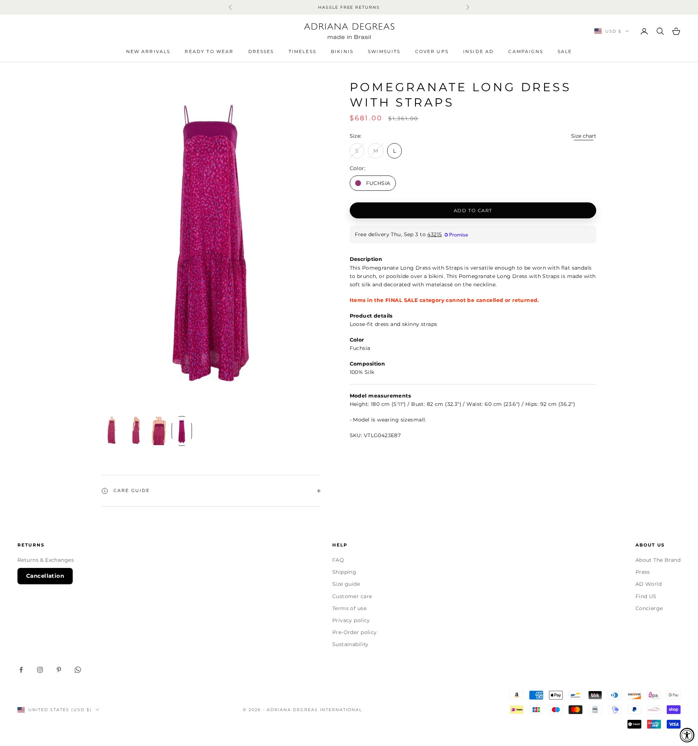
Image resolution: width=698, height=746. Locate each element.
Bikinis (342, 51)
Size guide (346, 584)
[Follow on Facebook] (21, 669)
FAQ (338, 560)
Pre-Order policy (354, 632)
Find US (646, 596)
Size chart (583, 136)
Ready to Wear (209, 51)
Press (642, 572)
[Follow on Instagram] (40, 669)
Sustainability (350, 644)
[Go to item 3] (158, 431)
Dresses (261, 51)
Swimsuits (384, 51)
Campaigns (525, 51)
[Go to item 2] (135, 431)
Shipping (344, 572)
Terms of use (349, 608)
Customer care (352, 596)
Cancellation (45, 575)
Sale (565, 51)
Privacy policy (351, 620)
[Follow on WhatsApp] (77, 669)
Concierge (649, 608)
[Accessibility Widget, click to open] (687, 735)
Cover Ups (432, 51)
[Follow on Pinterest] (59, 669)
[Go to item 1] (112, 431)
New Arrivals (148, 51)
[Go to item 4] (182, 431)
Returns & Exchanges (45, 560)
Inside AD (478, 51)
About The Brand (658, 560)
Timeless (302, 51)
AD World (648, 584)
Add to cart (473, 210)
